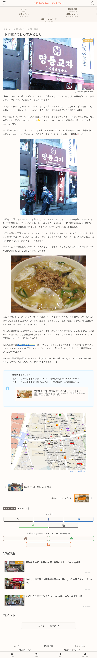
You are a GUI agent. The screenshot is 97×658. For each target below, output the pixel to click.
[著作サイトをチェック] (25, 538)
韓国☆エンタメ (25, 650)
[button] (63, 525)
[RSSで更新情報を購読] (48, 544)
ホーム (16, 646)
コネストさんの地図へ (76, 471)
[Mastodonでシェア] (37, 591)
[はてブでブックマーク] (78, 519)
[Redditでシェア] (59, 597)
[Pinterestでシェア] (37, 603)
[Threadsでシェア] (37, 597)
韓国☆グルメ (80, 646)
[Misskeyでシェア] (80, 591)
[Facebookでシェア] (48, 519)
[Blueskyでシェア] (59, 591)
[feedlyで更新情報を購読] (71, 538)
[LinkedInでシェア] (59, 603)
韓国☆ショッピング (72, 650)
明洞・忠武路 (10, 508)
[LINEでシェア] (33, 525)
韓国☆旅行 (48, 646)
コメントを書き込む (48, 626)
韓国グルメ (24, 508)
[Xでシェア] (18, 519)
